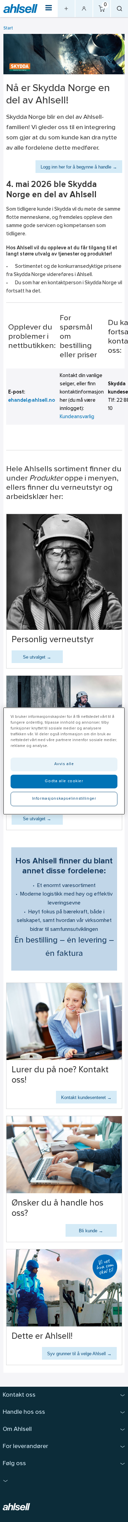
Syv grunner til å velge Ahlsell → (79, 1353)
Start (8, 28)
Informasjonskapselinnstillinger (64, 798)
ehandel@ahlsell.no (31, 400)
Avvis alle (64, 764)
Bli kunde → (91, 1230)
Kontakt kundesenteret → (86, 1097)
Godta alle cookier (64, 781)
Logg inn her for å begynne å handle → (79, 167)
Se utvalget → (37, 657)
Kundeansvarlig (77, 417)
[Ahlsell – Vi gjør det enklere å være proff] (20, 8)
